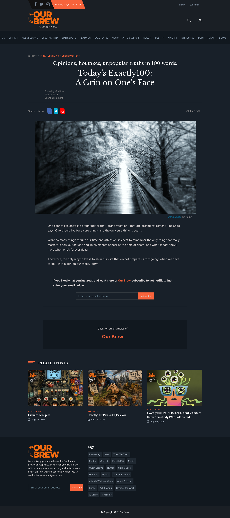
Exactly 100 (101, 38)
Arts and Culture (121, 474)
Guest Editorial (124, 481)
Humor (211, 38)
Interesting (187, 38)
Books (222, 38)
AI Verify (172, 38)
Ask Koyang (106, 488)
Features (85, 38)
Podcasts (107, 494)
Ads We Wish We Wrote (101, 481)
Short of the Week (125, 488)
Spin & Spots (69, 38)
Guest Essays (30, 38)
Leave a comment (54, 98)
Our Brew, (124, 280)
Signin (182, 4)
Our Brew (60, 91)
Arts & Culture (131, 38)
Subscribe (194, 4)
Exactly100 (118, 461)
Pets (201, 38)
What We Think (50, 38)
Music (115, 38)
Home (34, 56)
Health (147, 38)
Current (13, 38)
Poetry (159, 38)
